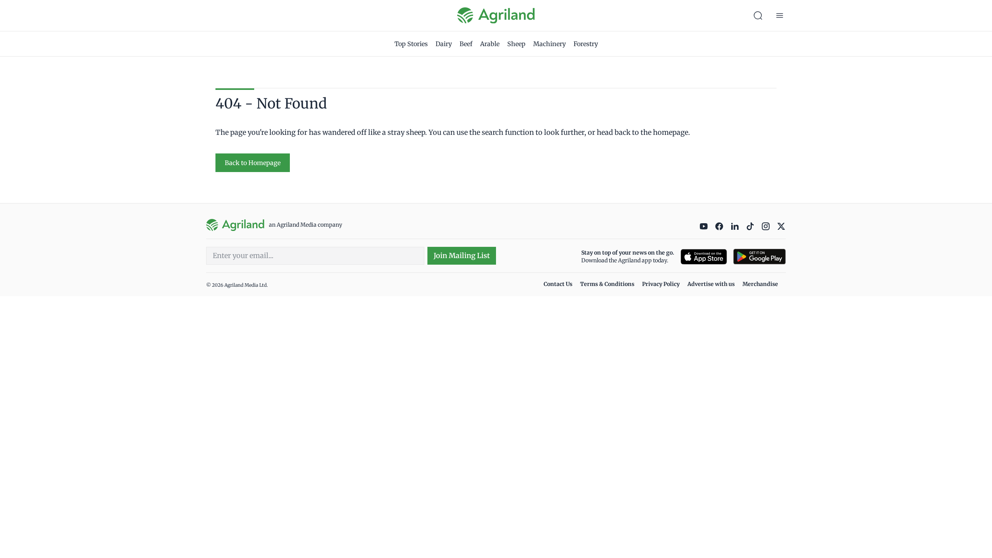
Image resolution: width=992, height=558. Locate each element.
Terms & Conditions (607, 284)
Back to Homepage (253, 163)
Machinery (549, 44)
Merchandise (760, 284)
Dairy (444, 44)
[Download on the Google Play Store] (759, 257)
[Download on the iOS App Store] (703, 257)
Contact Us (558, 284)
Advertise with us (711, 284)
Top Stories (411, 44)
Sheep (516, 44)
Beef (466, 44)
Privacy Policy (661, 284)
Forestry (586, 44)
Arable (489, 44)
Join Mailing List (462, 255)
